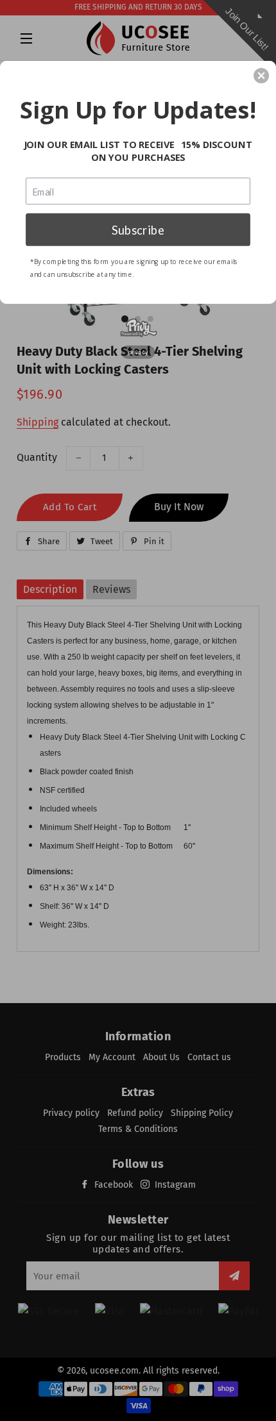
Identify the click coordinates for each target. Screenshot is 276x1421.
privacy (138, 351)
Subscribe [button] (138, 229)
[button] (261, 75)
